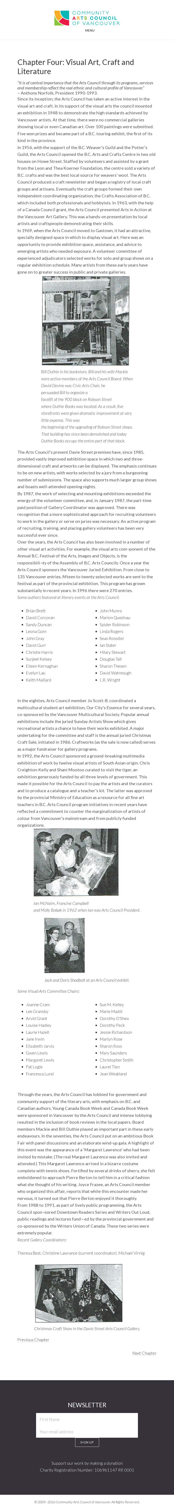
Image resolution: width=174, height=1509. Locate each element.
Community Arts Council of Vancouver (87, 14)
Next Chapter (144, 1353)
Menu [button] (90, 30)
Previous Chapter (33, 1339)
